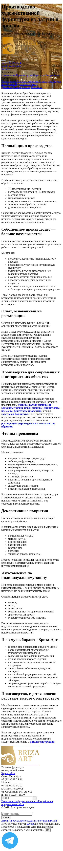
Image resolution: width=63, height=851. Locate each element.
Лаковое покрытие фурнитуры (34, 81)
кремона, (25, 820)
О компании (8, 75)
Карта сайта (8, 773)
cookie (30, 823)
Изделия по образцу (26, 84)
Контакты (36, 87)
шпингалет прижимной (43, 820)
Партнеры (39, 75)
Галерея (17, 87)
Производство (24, 75)
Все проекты (9, 81)
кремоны (6, 410)
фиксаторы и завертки (27, 410)
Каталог (6, 69)
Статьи (26, 87)
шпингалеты (51, 407)
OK (47, 830)
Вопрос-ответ (53, 75)
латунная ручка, (10, 820)
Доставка (6, 87)
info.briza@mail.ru (11, 66)
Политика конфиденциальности (19, 801)
